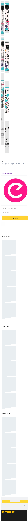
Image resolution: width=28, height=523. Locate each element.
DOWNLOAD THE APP (15, 501)
